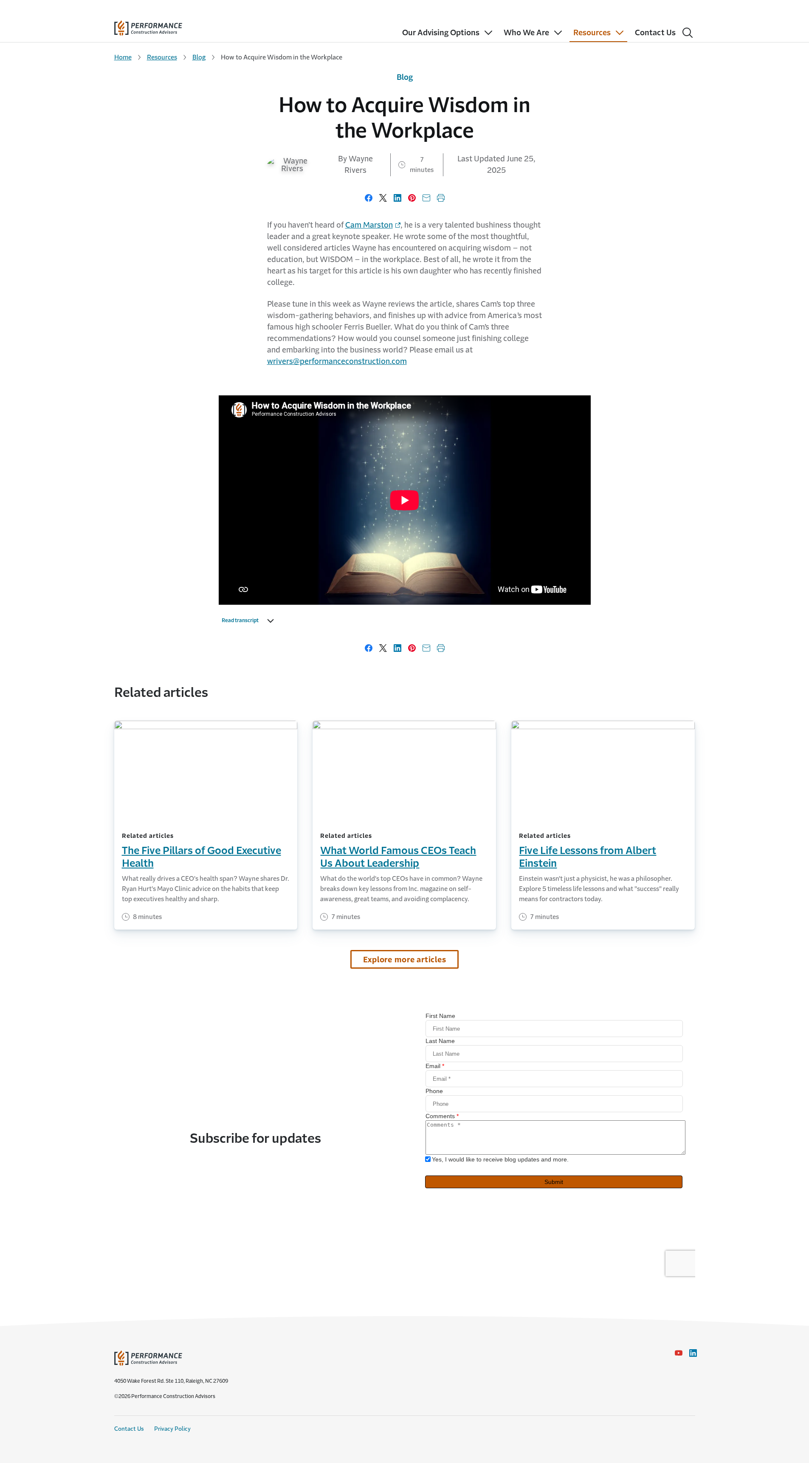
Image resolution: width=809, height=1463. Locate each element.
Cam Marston (369, 225)
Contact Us (129, 1429)
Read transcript (240, 620)
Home (123, 57)
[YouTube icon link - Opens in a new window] (678, 1353)
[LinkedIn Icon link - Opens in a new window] (693, 1353)
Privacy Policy (172, 1429)
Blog (199, 57)
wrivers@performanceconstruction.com (337, 361)
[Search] (687, 32)
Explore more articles (404, 960)
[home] (148, 26)
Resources (162, 57)
